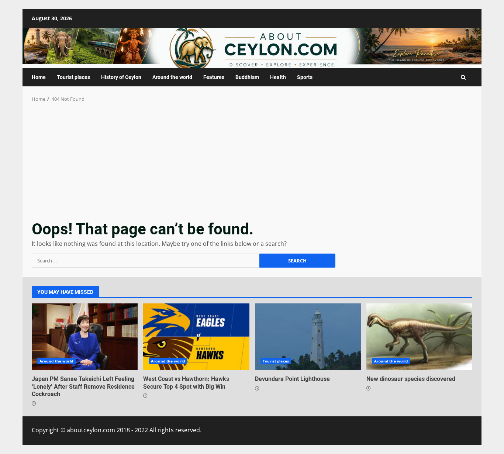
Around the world (172, 77)
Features (213, 77)
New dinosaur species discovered (419, 336)
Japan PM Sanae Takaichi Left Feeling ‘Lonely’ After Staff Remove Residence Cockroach (85, 336)
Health (278, 77)
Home (39, 77)
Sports (305, 77)
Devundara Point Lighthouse (308, 336)
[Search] (463, 77)
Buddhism (247, 77)
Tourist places (73, 77)
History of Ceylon (121, 77)
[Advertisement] (252, 158)
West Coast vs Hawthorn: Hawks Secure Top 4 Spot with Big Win (196, 336)
